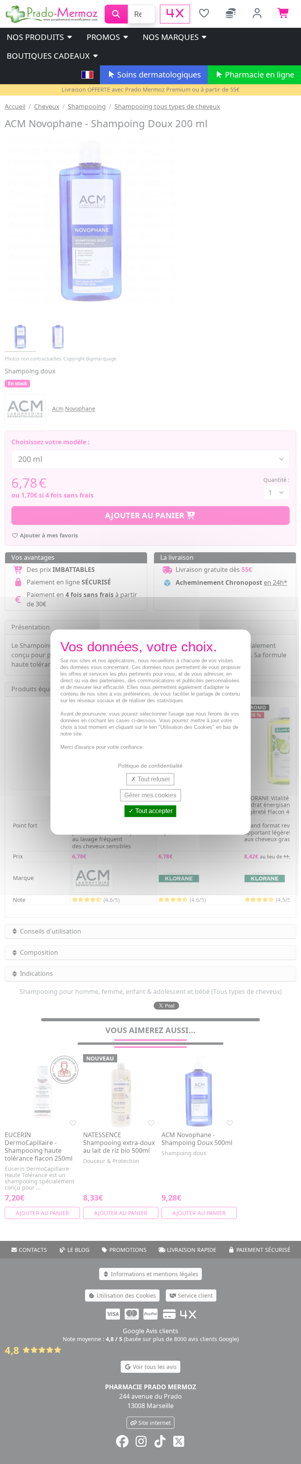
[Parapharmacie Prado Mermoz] (52, 13)
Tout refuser (153, 779)
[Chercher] (116, 14)
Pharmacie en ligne (258, 74)
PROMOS (104, 37)
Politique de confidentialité (150, 766)
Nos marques (172, 37)
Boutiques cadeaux (49, 55)
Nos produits (36, 37)
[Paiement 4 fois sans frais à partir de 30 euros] (175, 14)
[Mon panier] (283, 14)
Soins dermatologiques (158, 74)
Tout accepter (153, 811)
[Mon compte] (257, 14)
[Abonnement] (230, 14)
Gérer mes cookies (150, 795)
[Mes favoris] (204, 14)
